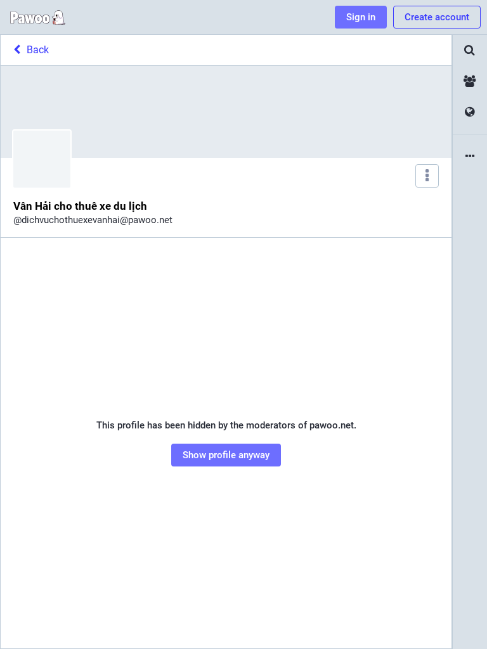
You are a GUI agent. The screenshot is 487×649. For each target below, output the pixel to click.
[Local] (470, 81)
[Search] (470, 50)
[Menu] (427, 176)
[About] (470, 156)
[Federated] (470, 112)
